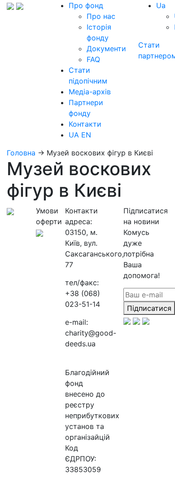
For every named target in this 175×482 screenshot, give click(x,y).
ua (161, 5)
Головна (21, 152)
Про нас (101, 16)
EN (86, 134)
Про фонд (86, 5)
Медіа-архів (90, 91)
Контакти (85, 123)
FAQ (93, 59)
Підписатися (149, 308)
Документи (106, 48)
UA (74, 134)
